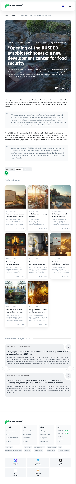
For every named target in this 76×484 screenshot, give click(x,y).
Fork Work (60, 436)
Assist (8, 434)
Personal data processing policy (13, 450)
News (13, 15)
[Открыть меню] (69, 5)
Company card (51, 450)
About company (10, 431)
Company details (51, 447)
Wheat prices (44, 431)
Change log (27, 450)
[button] (6, 368)
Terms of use (8, 447)
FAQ (58, 441)
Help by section (38, 450)
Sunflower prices (45, 434)
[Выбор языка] (63, 6)
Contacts (8, 441)
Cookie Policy (28, 447)
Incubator (60, 439)
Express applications (12, 438)
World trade (26, 438)
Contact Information (64, 450)
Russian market (27, 431)
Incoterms (62, 430)
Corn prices (43, 438)
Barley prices (44, 441)
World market (27, 434)
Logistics (25, 441)
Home (6, 15)
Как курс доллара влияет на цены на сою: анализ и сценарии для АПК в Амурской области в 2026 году (37, 352)
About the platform (39, 447)
